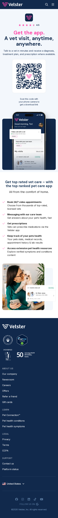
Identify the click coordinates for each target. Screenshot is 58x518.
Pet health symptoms (13, 426)
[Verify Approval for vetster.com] (22, 340)
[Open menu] (53, 4)
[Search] (46, 4)
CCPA (5, 450)
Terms (5, 445)
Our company (9, 373)
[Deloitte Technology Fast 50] (25, 354)
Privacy (6, 439)
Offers (5, 390)
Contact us (8, 463)
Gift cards (7, 402)
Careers (6, 385)
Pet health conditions (13, 420)
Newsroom (8, 379)
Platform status (10, 469)
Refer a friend (9, 396)
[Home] (12, 4)
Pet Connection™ (11, 415)
